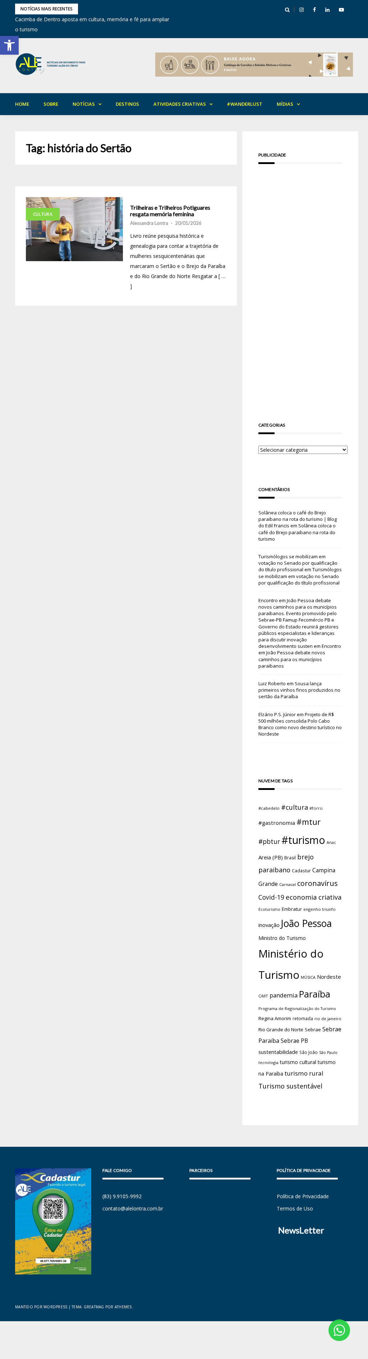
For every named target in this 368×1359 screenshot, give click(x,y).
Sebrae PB (294, 1041)
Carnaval (287, 884)
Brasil (290, 858)
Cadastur (301, 870)
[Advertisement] (300, 283)
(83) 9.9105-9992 (122, 1196)
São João (308, 1052)
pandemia (284, 995)
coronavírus (317, 883)
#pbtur (269, 841)
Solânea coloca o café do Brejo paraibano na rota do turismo (297, 532)
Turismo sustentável (290, 1086)
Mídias (285, 104)
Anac (331, 842)
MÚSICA (308, 977)
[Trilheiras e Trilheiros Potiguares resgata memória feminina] (74, 229)
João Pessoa (306, 923)
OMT (263, 996)
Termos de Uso (295, 1208)
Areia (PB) (270, 857)
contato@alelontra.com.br (132, 1208)
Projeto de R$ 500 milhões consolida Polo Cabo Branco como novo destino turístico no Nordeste (300, 724)
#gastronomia (276, 822)
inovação (269, 924)
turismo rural (304, 1073)
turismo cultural (298, 1062)
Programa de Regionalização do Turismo (297, 1008)
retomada (303, 1018)
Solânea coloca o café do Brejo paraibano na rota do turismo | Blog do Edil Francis (297, 519)
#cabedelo (269, 808)
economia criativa (313, 896)
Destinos (127, 104)
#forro (316, 808)
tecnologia (268, 1062)
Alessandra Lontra (149, 223)
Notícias (84, 104)
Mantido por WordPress (41, 1306)
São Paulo (328, 1052)
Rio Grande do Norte (280, 1029)
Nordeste (329, 976)
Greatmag (94, 1306)
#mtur (308, 821)
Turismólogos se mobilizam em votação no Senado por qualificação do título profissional (297, 563)
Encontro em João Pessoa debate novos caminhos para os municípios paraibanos (299, 656)
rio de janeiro (327, 1018)
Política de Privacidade (303, 1196)
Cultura (42, 214)
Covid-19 (271, 897)
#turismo (303, 840)
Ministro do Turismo (282, 938)
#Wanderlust (244, 104)
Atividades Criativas (179, 104)
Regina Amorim (274, 1018)
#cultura (294, 807)
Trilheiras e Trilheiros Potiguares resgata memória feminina (170, 210)
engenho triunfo (319, 909)
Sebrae (313, 1029)
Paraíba (314, 994)
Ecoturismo (269, 909)
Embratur (292, 909)
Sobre (50, 104)
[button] (9, 45)
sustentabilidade (278, 1051)
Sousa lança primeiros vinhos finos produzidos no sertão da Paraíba (299, 690)
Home (22, 104)
